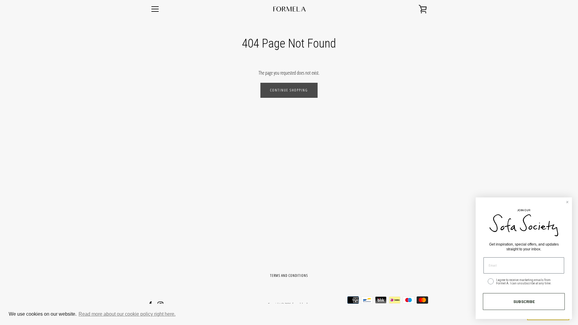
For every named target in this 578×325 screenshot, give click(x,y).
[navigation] (155, 9)
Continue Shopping (289, 90)
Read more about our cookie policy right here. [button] (127, 314)
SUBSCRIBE (524, 301)
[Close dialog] (567, 202)
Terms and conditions (289, 275)
